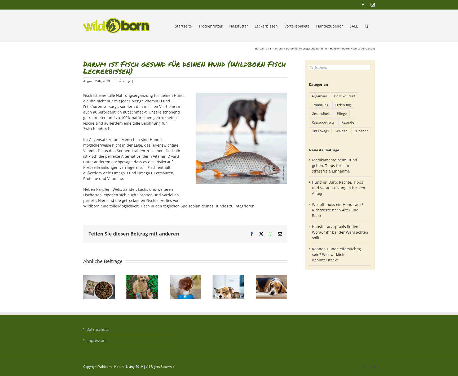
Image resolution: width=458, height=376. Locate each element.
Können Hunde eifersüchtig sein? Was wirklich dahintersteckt (336, 254)
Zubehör (361, 131)
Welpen (341, 131)
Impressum (96, 340)
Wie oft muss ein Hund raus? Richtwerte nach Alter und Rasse (337, 210)
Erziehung (343, 105)
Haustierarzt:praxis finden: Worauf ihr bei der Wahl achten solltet (340, 232)
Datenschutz (97, 329)
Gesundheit (321, 113)
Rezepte (347, 122)
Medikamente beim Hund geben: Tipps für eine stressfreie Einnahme (334, 165)
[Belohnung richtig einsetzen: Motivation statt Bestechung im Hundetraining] (142, 277)
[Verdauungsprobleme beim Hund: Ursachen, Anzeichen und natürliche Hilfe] (271, 277)
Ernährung (122, 81)
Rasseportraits (323, 122)
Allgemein (319, 96)
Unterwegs (320, 131)
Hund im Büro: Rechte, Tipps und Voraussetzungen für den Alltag (338, 188)
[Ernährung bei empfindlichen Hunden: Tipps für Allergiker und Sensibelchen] (228, 277)
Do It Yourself (344, 96)
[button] (366, 26)
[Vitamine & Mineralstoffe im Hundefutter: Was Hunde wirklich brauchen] (185, 277)
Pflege (342, 113)
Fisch (87, 95)
